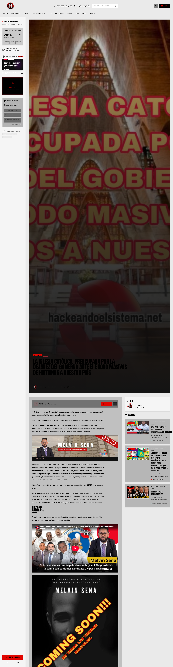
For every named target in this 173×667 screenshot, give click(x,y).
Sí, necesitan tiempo (10, 115)
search (116, 6)
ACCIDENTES (15, 13)
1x (114, 404)
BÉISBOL (69, 13)
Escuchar (107, 404)
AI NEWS (25, 13)
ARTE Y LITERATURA (39, 13)
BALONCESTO (59, 13)
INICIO (5, 13)
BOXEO (84, 13)
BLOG (77, 13)
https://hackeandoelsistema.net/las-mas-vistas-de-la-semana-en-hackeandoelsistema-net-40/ (68, 420)
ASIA (50, 13)
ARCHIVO (92, 13)
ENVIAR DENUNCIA (13, 657)
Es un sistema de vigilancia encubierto (12, 120)
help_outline (18, 663)
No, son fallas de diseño (11, 110)
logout (7, 663)
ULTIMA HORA (37, 355)
